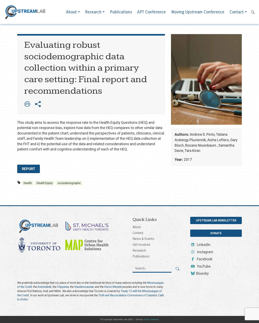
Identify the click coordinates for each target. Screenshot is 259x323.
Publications (121, 12)
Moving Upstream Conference (197, 12)
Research (93, 12)
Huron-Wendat (113, 286)
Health (28, 183)
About (71, 12)
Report (28, 169)
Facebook (204, 259)
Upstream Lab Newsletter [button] (216, 220)
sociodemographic (69, 183)
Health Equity (45, 183)
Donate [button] (216, 233)
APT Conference (151, 12)
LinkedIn (203, 245)
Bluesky (202, 273)
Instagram (204, 252)
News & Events (143, 239)
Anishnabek (44, 286)
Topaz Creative (151, 319)
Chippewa (63, 286)
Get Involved (141, 245)
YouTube (203, 266)
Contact (237, 12)
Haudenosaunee (84, 286)
